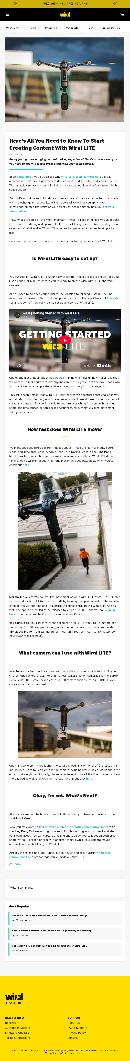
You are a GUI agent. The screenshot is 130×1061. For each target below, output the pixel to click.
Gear (90, 28)
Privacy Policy (77, 1032)
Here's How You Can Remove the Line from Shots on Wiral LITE (49, 946)
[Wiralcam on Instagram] (16, 1003)
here (89, 778)
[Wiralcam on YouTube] (19, 1003)
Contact (73, 1038)
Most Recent (13, 28)
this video (114, 298)
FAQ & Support (77, 1028)
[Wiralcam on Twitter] (11, 1003)
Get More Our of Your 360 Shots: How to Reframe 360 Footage (50, 916)
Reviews (10, 1023)
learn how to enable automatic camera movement (74, 827)
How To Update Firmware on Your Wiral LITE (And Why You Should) (51, 931)
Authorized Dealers (17, 1028)
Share (16, 864)
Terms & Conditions (17, 1038)
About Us (74, 1023)
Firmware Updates (17, 1032)
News (33, 28)
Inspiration (51, 28)
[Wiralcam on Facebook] (7, 1003)
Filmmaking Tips (111, 28)
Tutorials (72, 28)
